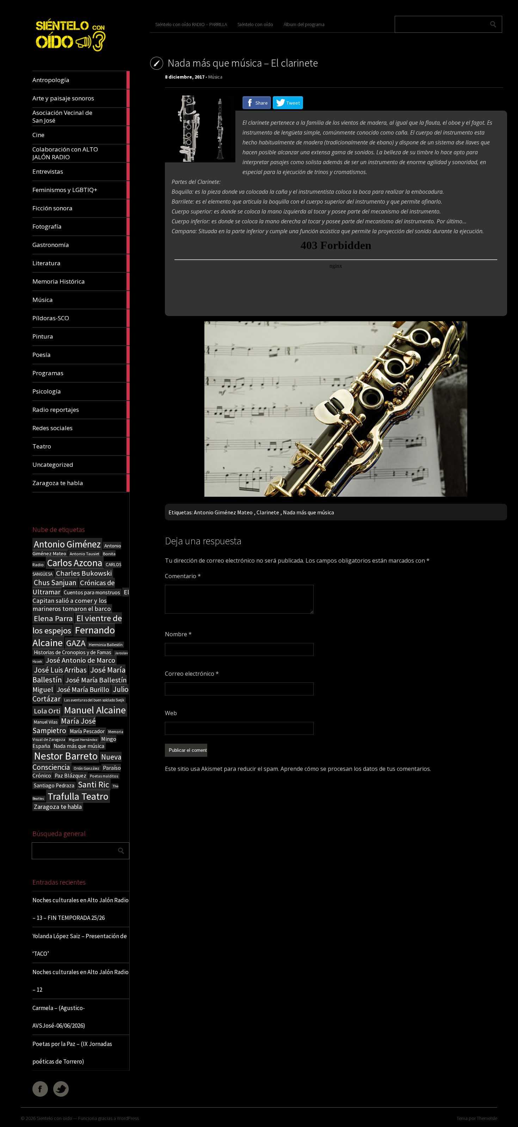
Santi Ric (93, 784)
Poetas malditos (104, 776)
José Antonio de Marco (80, 660)
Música (215, 77)
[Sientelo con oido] (69, 54)
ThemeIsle (487, 1118)
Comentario (183, 576)
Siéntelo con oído (255, 24)
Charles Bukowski (84, 573)
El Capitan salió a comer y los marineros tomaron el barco (80, 600)
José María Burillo (83, 689)
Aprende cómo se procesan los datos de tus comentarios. (355, 769)
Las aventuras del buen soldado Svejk (94, 700)
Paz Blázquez (70, 775)
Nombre (178, 634)
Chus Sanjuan (55, 582)
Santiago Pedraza (54, 785)
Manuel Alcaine (95, 710)
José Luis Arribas (60, 670)
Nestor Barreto (66, 755)
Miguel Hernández (83, 739)
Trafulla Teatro (78, 796)
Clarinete (268, 512)
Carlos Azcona (74, 563)
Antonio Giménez (67, 544)
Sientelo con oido (54, 1118)
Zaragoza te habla (58, 807)
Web (171, 713)
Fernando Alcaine (73, 636)
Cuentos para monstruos (92, 592)
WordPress (128, 1118)
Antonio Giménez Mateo (223, 512)
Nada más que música (79, 746)
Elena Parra (53, 618)
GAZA (75, 643)
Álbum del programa (304, 24)
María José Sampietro (64, 725)
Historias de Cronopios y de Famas (72, 652)
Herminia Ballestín (106, 644)
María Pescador (87, 731)
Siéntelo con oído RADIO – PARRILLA (191, 24)
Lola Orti (47, 711)
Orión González (86, 768)
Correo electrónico (192, 673)
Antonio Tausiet (84, 553)
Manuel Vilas (45, 722)
